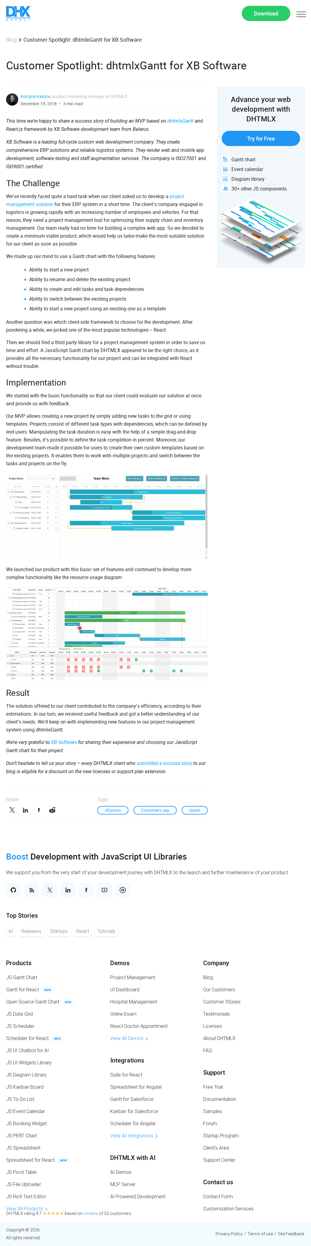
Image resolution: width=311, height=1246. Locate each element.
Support (214, 1072)
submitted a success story (164, 763)
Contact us (218, 1182)
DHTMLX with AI (133, 1157)
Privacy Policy (229, 1233)
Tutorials (106, 931)
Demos (120, 963)
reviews (91, 1213)
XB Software (64, 742)
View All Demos (126, 1038)
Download (266, 13)
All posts (113, 810)
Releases (31, 931)
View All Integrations (131, 1136)
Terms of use (260, 1233)
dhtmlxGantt (180, 121)
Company (216, 963)
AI (11, 931)
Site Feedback (291, 1233)
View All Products (24, 1209)
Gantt (194, 810)
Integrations (127, 1060)
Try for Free (261, 138)
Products (19, 963)
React (82, 931)
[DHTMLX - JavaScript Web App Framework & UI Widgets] (18, 13)
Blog (11, 39)
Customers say (155, 810)
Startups (59, 931)
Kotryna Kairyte (35, 96)
